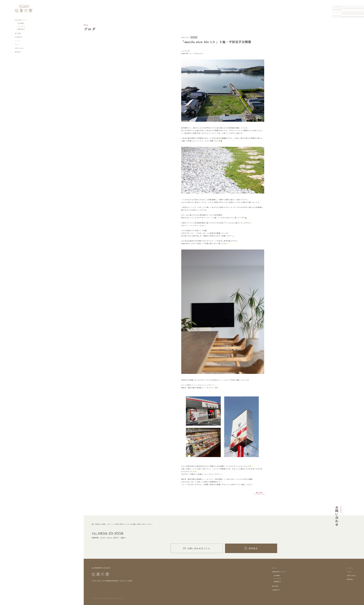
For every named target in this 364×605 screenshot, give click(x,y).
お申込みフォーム (218, 380)
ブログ (17, 44)
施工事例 (18, 33)
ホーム (274, 568)
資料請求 (18, 52)
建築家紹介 (21, 29)
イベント (18, 41)
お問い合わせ (19, 48)
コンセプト (21, 26)
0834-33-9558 (111, 533)
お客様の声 (18, 37)
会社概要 (21, 23)
